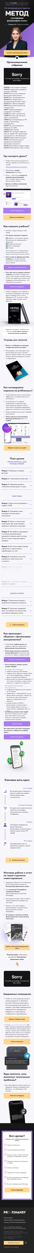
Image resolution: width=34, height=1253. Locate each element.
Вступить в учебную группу (17, 659)
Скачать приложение (17, 210)
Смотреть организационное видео (17, 52)
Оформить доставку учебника (17, 267)
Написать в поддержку (17, 286)
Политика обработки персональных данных (14, 1220)
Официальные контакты (13, 1242)
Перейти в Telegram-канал (17, 1019)
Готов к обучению (17, 1190)
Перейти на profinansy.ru (17, 217)
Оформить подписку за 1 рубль (17, 448)
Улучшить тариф (17, 723)
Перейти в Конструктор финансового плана (17, 947)
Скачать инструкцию (17, 737)
